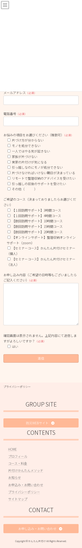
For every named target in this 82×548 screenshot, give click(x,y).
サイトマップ (17, 499)
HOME (12, 449)
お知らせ (14, 477)
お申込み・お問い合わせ (25, 484)
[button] (41, 422)
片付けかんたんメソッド (25, 470)
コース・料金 (17, 463)
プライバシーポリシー (17, 386)
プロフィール (17, 456)
